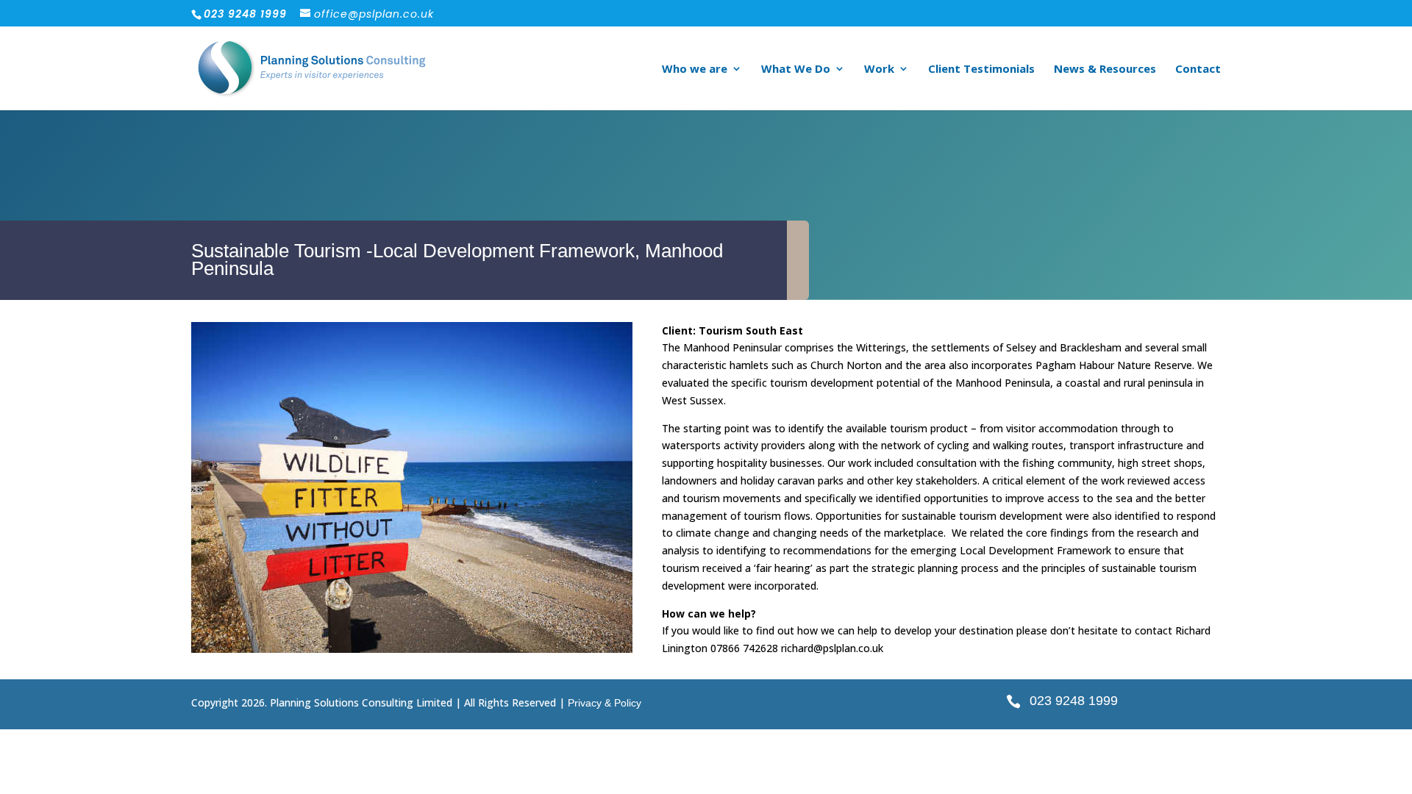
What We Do (795, 69)
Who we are (694, 69)
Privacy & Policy (604, 703)
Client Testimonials (981, 69)
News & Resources (1105, 69)
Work (879, 69)
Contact (1198, 69)
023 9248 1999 (1074, 700)
